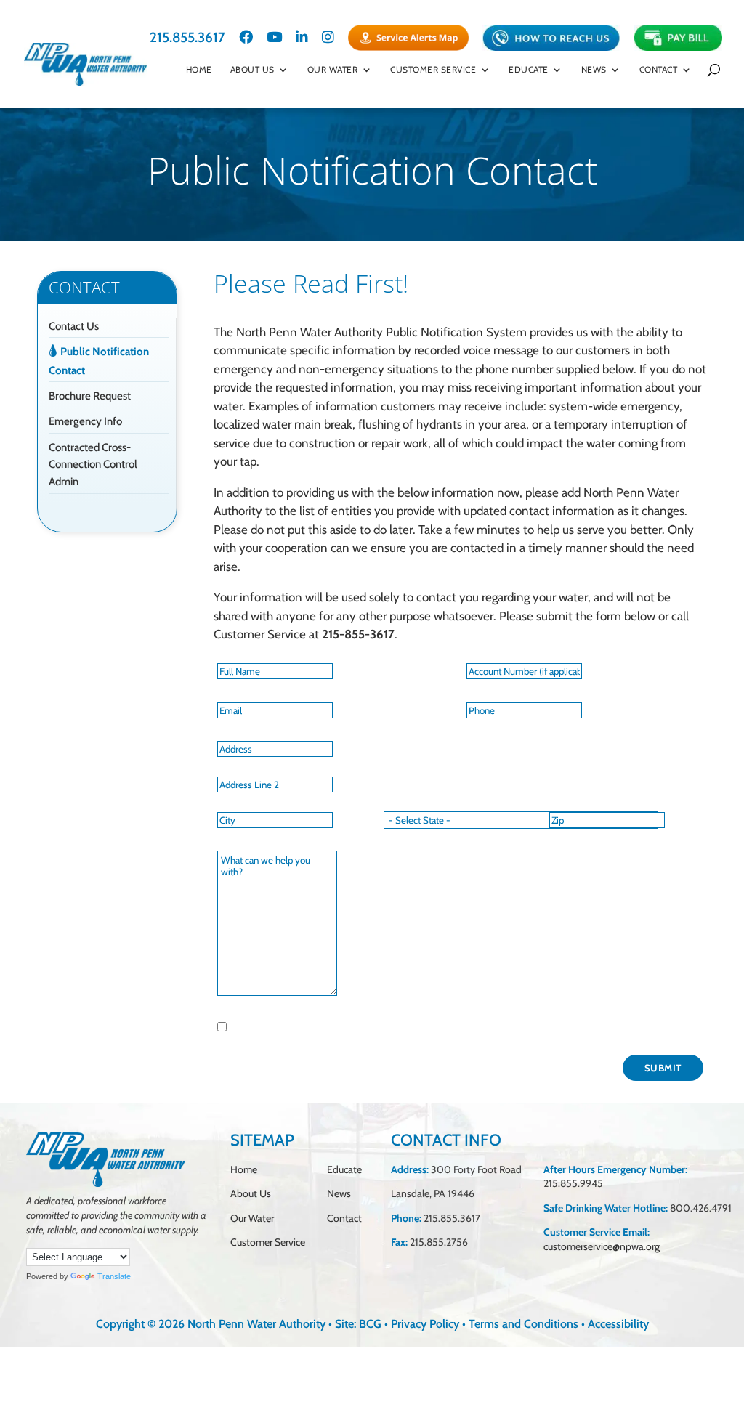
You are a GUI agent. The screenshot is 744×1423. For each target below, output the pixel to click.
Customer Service (433, 70)
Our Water (332, 70)
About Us (252, 70)
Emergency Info (85, 421)
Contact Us (74, 326)
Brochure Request (90, 395)
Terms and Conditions (523, 1324)
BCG (370, 1324)
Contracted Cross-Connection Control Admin (93, 465)
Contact (658, 70)
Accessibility (618, 1324)
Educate (529, 70)
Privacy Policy (425, 1324)
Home (199, 70)
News (339, 1193)
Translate (114, 1276)
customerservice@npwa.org (601, 1246)
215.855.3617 (187, 38)
